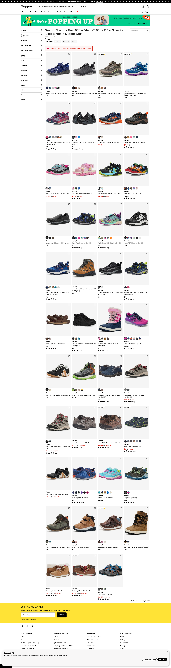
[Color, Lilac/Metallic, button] (49, 338)
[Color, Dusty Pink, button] (78, 389)
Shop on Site (132, 24)
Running (122, 646)
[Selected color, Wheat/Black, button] (125, 541)
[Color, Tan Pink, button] (49, 287)
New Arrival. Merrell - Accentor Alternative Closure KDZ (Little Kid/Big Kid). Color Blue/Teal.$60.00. (136, 75)
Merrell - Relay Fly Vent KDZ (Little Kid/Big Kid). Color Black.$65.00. (58, 378)
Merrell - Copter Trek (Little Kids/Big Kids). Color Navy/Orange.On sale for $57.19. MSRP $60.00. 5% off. (110, 126)
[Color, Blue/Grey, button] (49, 188)
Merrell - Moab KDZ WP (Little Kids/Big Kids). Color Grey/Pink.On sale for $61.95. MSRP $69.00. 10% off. (58, 176)
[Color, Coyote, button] (52, 287)
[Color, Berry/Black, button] (136, 237)
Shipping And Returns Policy (63, 646)
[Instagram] (22, 626)
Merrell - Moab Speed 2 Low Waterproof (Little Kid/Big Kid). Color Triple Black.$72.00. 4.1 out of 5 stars (84, 327)
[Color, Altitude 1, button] (128, 389)
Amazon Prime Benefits (29, 646)
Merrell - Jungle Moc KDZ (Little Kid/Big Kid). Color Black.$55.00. (58, 225)
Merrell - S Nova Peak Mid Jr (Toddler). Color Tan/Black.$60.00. (84, 528)
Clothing (122, 640)
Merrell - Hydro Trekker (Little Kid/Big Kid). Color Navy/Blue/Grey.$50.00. (58, 75)
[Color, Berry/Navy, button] (128, 287)
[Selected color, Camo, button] (125, 137)
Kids (73, 42)
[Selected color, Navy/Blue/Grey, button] (47, 88)
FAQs (56, 637)
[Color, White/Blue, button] (139, 338)
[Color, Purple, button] (131, 237)
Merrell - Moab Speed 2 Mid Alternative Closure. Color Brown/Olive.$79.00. (58, 528)
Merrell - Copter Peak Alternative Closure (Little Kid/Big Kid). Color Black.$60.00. (110, 276)
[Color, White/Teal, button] (134, 237)
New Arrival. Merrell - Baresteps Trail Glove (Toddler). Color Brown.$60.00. (110, 528)
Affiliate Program (92, 640)
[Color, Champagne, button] (49, 389)
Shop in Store (142, 24)
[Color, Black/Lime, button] (58, 88)
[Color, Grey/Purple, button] (102, 338)
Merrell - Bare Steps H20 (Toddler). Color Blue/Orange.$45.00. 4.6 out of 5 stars (84, 480)
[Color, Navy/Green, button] (128, 188)
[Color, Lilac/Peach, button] (76, 137)
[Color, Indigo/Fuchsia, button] (52, 88)
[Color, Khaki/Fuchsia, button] (102, 137)
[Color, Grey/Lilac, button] (78, 88)
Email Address (28, 615)
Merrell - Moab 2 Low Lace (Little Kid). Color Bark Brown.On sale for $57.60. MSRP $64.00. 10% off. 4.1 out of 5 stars (84, 430)
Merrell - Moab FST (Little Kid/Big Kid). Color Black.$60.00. (136, 225)
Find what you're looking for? (139, 601)
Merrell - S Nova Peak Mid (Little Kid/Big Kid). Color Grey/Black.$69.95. (84, 378)
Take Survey (91, 646)
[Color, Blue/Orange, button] (128, 338)
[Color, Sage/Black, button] (49, 541)
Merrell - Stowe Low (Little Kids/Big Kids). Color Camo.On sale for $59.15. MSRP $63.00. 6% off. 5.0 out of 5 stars (136, 126)
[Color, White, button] (102, 287)
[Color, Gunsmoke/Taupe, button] (131, 188)
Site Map (90, 643)
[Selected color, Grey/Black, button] (73, 389)
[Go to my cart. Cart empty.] (148, 6)
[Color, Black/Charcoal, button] (136, 338)
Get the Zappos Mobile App (30, 643)
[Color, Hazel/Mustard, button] (128, 137)
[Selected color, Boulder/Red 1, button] (125, 389)
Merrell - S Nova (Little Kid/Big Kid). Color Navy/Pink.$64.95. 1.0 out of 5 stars (136, 327)
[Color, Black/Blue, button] (139, 441)
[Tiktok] (27, 626)
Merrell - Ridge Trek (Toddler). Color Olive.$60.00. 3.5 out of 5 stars (136, 480)
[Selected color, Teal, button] (99, 492)
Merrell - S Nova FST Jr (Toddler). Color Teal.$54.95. (110, 480)
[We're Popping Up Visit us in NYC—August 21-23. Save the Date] (85, 20)
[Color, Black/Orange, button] (131, 338)
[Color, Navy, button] (136, 137)
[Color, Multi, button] (58, 287)
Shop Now (99, 1)
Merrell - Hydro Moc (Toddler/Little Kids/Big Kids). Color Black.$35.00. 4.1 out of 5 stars (84, 126)
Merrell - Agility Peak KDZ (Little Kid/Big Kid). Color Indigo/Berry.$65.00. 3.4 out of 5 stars (110, 225)
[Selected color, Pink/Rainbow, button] (73, 188)
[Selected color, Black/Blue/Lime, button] (99, 188)
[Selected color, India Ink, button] (99, 389)
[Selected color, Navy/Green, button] (125, 441)
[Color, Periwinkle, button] (134, 188)
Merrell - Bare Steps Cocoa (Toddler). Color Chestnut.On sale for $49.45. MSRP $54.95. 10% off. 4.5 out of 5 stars (58, 577)
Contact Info (58, 640)
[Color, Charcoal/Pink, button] (105, 237)
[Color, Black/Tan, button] (61, 137)
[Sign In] (143, 6)
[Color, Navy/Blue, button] (131, 441)
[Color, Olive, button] (76, 237)
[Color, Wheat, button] (102, 88)
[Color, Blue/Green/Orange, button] (78, 137)
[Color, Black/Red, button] (107, 338)
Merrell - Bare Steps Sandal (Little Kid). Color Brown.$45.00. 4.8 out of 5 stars (58, 327)
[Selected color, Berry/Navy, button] (47, 137)
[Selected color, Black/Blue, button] (73, 237)
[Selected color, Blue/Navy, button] (47, 287)
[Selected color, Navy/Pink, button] (99, 338)
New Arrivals (124, 643)
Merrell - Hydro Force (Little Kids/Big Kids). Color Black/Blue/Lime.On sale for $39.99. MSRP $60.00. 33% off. (110, 176)
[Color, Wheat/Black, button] (105, 338)
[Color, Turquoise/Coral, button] (55, 287)
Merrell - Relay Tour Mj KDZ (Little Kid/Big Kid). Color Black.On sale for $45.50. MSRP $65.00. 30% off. (58, 480)
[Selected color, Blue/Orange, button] (73, 492)
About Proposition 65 (61, 649)
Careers (24, 640)
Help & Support (145, 12)
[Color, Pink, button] (55, 88)
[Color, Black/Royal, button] (78, 492)
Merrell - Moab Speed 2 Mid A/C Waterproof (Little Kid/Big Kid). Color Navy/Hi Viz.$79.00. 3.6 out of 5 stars (136, 276)
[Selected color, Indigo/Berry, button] (99, 237)
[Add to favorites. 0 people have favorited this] (69, 54)
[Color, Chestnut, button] (105, 492)
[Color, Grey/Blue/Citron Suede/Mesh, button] (128, 441)
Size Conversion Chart (94, 637)
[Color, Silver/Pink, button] (110, 492)
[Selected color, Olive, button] (125, 492)
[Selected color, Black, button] (73, 137)
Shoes (57, 42)
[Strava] (32, 626)
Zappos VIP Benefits (28, 649)
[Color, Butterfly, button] (87, 492)
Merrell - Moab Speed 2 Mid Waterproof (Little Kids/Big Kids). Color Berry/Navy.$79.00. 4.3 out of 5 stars (58, 126)
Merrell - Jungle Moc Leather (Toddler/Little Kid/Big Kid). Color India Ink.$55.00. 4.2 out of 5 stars (110, 378)
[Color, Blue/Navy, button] (78, 188)
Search (83, 6)
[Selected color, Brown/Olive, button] (99, 88)
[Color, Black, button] (84, 492)
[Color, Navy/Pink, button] (128, 541)
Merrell (65, 42)
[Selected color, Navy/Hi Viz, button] (125, 287)
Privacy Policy (63, 655)
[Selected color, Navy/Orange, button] (99, 137)
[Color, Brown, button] (76, 88)
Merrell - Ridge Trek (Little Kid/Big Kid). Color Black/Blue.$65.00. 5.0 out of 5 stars (84, 225)
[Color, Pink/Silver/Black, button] (131, 137)
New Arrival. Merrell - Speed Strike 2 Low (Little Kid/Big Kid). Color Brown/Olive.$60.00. (110, 75)
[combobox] (56, 6)
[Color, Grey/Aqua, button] (134, 137)
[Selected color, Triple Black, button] (73, 338)
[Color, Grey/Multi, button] (136, 441)
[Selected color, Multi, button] (125, 188)
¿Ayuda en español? (60, 643)
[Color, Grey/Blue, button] (49, 137)
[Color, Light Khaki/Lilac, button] (102, 188)
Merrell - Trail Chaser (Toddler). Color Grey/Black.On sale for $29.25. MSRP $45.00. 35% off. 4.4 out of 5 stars (110, 577)
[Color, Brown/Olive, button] (87, 237)
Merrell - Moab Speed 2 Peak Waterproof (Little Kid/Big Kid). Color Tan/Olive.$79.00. (84, 276)
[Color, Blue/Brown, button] (139, 237)
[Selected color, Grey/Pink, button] (47, 188)
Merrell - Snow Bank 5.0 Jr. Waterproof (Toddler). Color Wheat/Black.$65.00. (136, 528)
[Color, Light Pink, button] (76, 541)
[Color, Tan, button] (76, 389)
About (23, 637)
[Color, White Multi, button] (105, 88)
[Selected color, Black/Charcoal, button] (73, 88)
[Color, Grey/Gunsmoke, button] (52, 137)
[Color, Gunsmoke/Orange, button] (134, 441)
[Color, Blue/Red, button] (128, 237)
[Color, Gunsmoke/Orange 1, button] (58, 137)
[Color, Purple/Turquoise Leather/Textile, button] (81, 492)
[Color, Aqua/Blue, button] (84, 237)
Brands (122, 637)
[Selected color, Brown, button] (47, 338)
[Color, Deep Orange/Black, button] (110, 237)
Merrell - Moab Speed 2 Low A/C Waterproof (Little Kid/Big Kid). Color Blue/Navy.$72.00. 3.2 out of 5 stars (58, 276)
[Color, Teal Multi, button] (81, 237)
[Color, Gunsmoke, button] (52, 237)
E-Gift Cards (91, 649)
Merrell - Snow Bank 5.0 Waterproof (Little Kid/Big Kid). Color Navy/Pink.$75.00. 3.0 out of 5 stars (110, 327)
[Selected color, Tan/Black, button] (73, 541)
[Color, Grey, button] (49, 88)
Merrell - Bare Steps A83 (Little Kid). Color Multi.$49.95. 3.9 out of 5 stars (136, 176)
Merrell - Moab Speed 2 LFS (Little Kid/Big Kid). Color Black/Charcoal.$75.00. (84, 75)
